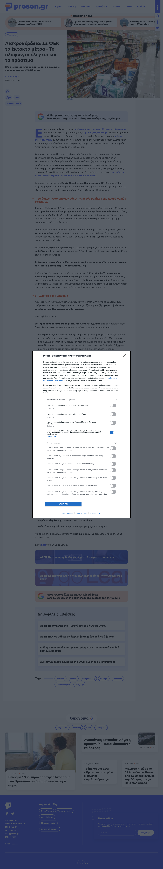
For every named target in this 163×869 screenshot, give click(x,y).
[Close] (125, 356)
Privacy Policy (95, 513)
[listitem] (81, 399)
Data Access (81, 513)
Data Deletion (67, 513)
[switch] (113, 405)
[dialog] (81, 434)
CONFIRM (63, 504)
